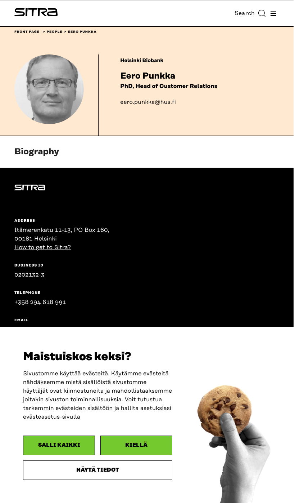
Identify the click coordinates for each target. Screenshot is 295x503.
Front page (27, 32)
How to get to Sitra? (42, 247)
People (55, 32)
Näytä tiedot (97, 470)
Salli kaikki (59, 445)
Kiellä (136, 445)
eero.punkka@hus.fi (148, 102)
